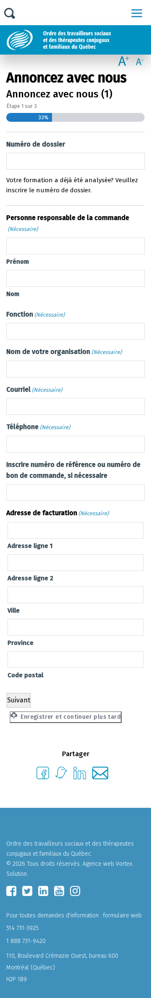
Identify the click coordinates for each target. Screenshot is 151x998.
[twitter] (27, 891)
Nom (12, 294)
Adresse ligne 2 (30, 578)
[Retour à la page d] (78, 39)
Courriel (34, 389)
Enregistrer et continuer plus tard (70, 716)
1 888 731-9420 (26, 941)
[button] (137, 13)
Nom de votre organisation (64, 352)
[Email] (100, 777)
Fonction (35, 314)
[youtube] (59, 891)
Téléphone (38, 427)
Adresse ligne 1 (30, 546)
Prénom (17, 261)
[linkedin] (43, 891)
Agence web (98, 863)
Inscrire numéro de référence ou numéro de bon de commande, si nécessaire (73, 470)
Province (21, 643)
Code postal (25, 675)
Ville (14, 610)
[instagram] (75, 891)
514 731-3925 (22, 928)
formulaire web (122, 915)
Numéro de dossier (35, 144)
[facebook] (11, 891)
